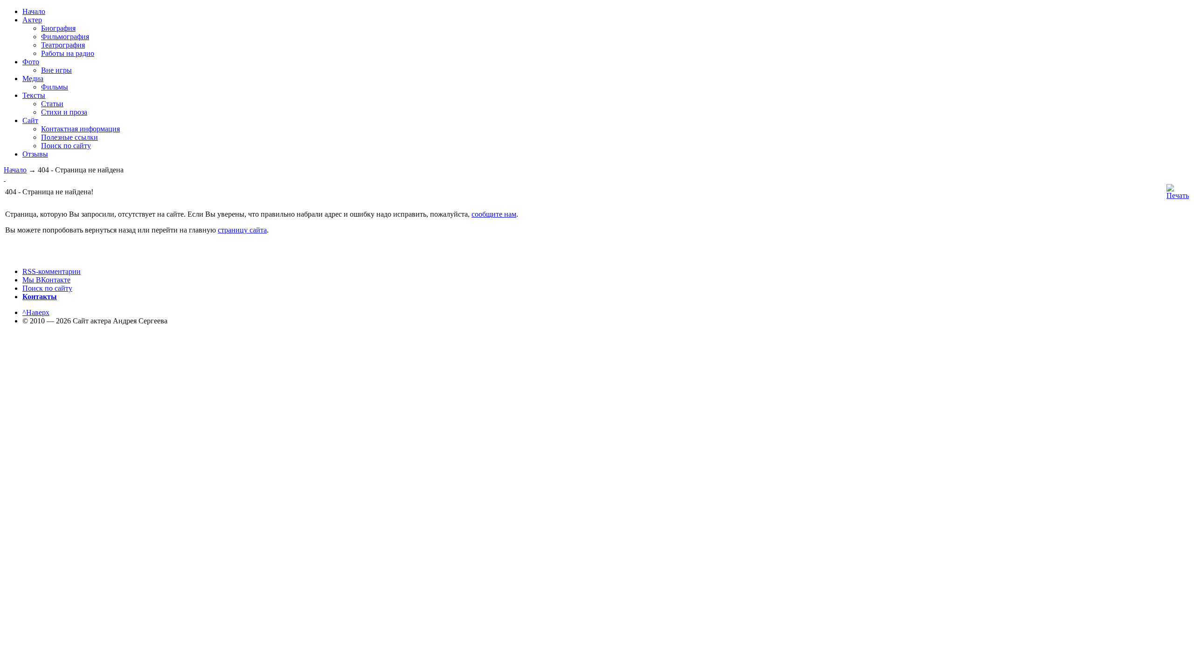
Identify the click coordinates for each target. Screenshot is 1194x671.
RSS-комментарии (51, 271)
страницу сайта (242, 230)
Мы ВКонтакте (46, 280)
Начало (15, 170)
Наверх (35, 312)
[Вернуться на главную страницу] (5, 178)
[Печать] (1177, 195)
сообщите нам (494, 214)
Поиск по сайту (47, 288)
